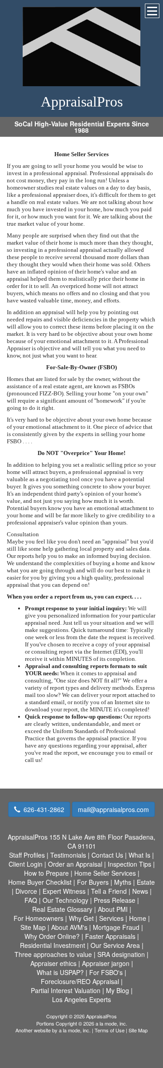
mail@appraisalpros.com (113, 809)
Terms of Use (110, 1030)
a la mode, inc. (75, 1030)
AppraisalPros (82, 101)
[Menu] (152, 11)
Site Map (138, 1030)
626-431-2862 (44, 809)
